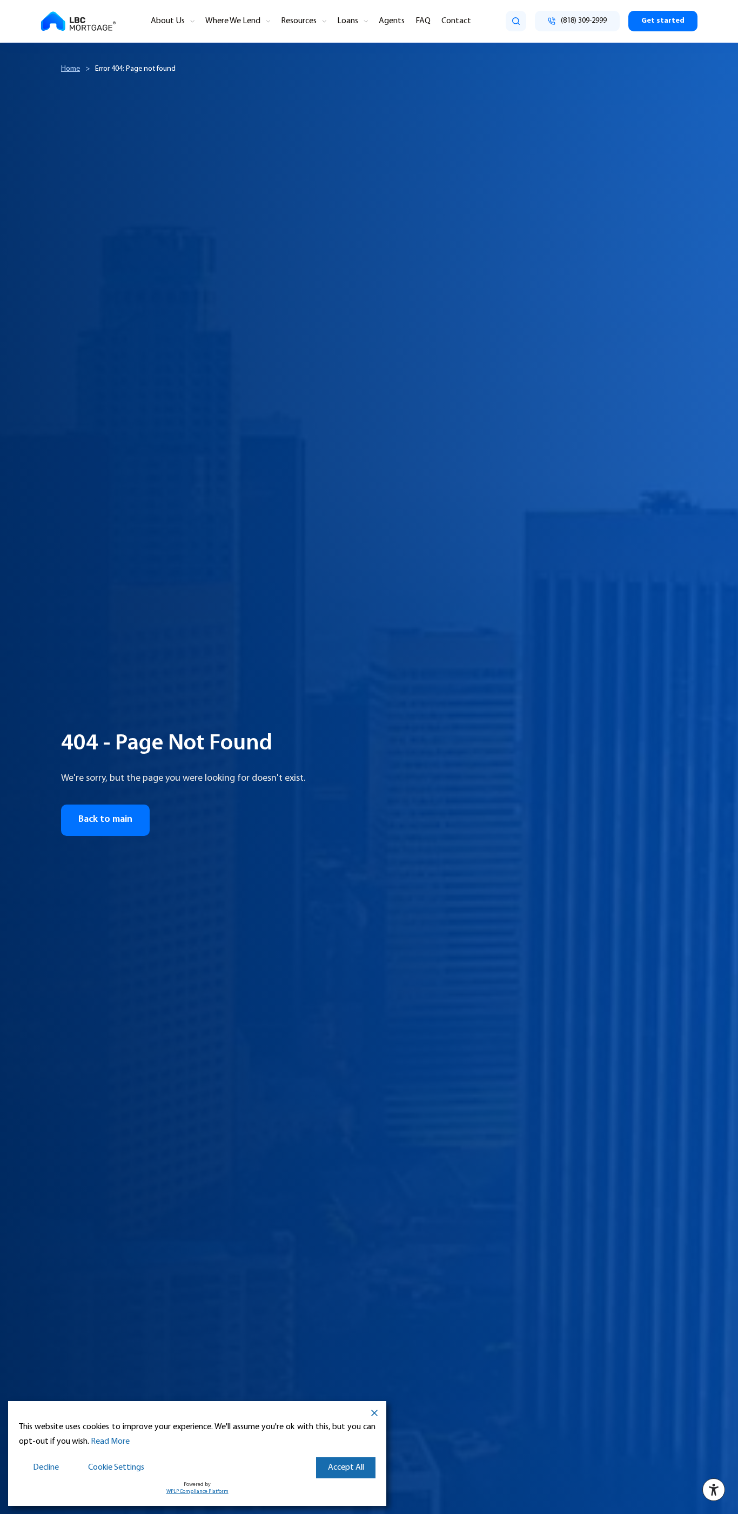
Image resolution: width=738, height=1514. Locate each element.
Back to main (105, 820)
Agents (392, 21)
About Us (168, 21)
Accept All (346, 1467)
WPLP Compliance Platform (197, 1492)
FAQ (423, 21)
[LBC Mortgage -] (78, 21)
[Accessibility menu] (713, 1489)
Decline (46, 1467)
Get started (663, 21)
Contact (456, 21)
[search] (516, 21)
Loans (347, 21)
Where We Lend (232, 21)
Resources (299, 21)
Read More (110, 1441)
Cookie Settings (116, 1467)
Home (70, 69)
